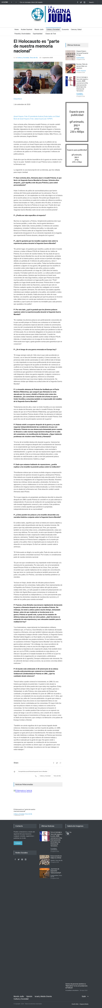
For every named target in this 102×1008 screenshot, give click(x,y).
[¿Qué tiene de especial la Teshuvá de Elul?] (45, 873)
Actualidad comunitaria (79, 94)
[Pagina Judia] (51, 19)
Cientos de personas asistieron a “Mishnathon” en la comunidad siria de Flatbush (76, 986)
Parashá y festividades (22, 34)
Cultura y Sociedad (53, 29)
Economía (65, 29)
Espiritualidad (37, 34)
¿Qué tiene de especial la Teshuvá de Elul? (56, 871)
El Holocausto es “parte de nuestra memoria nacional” (36, 46)
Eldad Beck (18, 99)
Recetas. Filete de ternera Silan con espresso (81, 66)
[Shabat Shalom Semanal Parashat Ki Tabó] (70, 55)
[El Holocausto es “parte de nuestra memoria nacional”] (38, 78)
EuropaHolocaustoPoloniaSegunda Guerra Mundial (32, 771)
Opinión (53, 860)
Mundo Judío (39, 29)
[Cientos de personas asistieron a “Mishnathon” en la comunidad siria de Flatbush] (76, 906)
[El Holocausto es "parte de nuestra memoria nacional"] (25, 798)
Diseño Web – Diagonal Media (80, 1004)
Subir (84, 996)
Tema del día (34, 57)
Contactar (18, 843)
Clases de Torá (50, 34)
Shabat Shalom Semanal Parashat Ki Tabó (82, 53)
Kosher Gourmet (26, 29)
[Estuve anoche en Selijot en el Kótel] (45, 860)
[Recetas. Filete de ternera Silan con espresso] (70, 68)
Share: (16, 763)
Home (16, 29)
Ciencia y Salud (76, 29)
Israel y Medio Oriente (43, 996)
